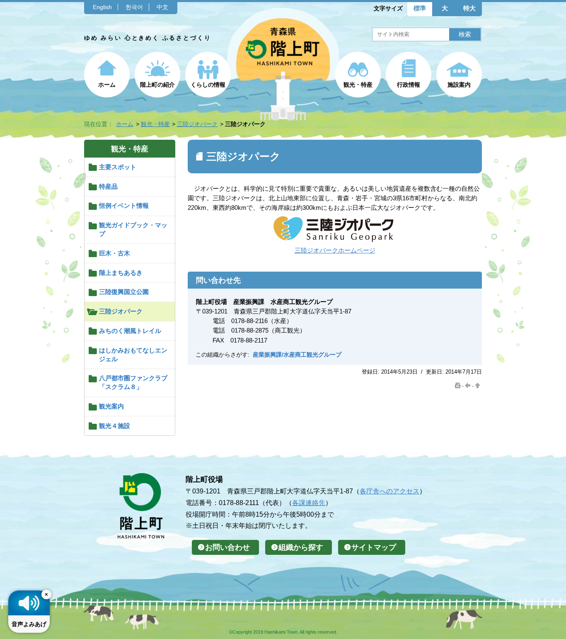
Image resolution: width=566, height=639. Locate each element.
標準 (420, 8)
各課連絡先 (308, 502)
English (102, 7)
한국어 (134, 7)
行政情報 (408, 84)
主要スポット (117, 166)
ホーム (107, 84)
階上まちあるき (121, 272)
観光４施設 (114, 425)
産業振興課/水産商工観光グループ (297, 354)
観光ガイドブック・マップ (133, 229)
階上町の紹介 (157, 84)
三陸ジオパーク (197, 124)
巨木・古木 (114, 253)
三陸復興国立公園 (124, 291)
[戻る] (469, 384)
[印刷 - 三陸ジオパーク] (459, 384)
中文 (162, 7)
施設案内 (459, 84)
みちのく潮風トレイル (130, 330)
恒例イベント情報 (124, 205)
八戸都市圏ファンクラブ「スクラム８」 (133, 382)
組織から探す (300, 547)
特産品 (108, 186)
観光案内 (111, 406)
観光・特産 (357, 84)
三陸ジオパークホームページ (335, 250)
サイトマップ (373, 547)
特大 (469, 8)
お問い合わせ (227, 547)
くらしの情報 (208, 84)
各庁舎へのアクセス (389, 491)
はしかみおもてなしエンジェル (133, 354)
